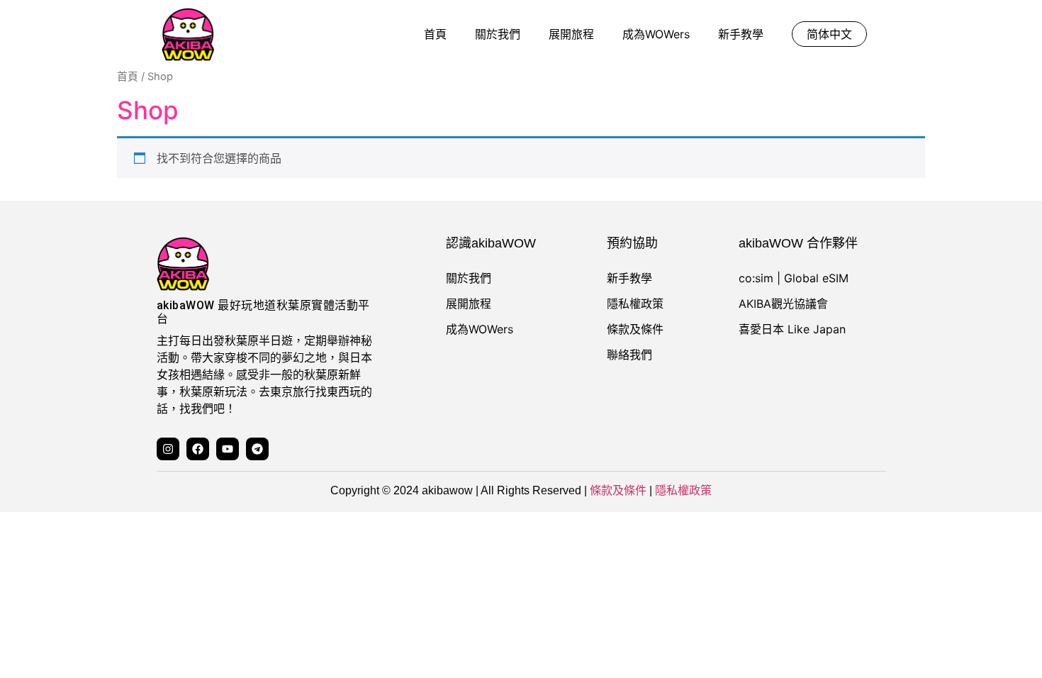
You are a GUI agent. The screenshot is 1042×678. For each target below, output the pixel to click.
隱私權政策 (635, 303)
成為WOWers (656, 34)
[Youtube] (227, 449)
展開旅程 (571, 34)
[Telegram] (257, 449)
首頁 (435, 34)
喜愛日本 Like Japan (792, 329)
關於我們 (497, 34)
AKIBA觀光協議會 (783, 303)
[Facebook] (197, 449)
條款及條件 (635, 329)
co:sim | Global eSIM (793, 278)
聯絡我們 (629, 355)
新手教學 (740, 34)
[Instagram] (168, 449)
